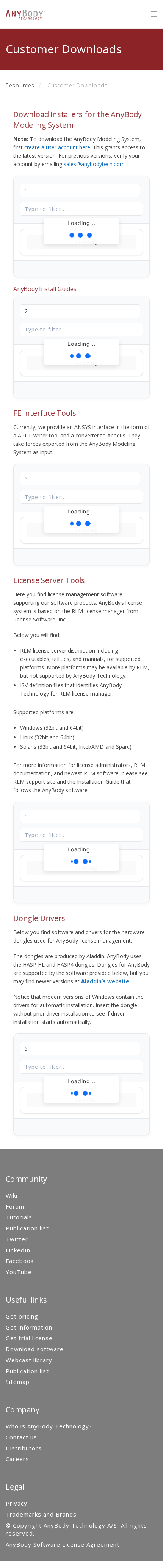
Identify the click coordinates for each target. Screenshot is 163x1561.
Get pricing (22, 1316)
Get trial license (29, 1338)
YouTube (19, 1272)
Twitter (17, 1239)
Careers (17, 1459)
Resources (20, 85)
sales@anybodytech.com (94, 164)
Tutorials (19, 1217)
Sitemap (18, 1381)
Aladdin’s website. (106, 981)
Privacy (16, 1503)
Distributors (24, 1448)
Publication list (27, 1228)
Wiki (11, 1195)
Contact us (21, 1437)
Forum (15, 1206)
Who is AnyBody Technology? (49, 1426)
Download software (35, 1349)
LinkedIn (18, 1250)
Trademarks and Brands (41, 1514)
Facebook (20, 1261)
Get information (29, 1327)
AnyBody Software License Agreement (62, 1544)
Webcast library (29, 1360)
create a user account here (57, 147)
